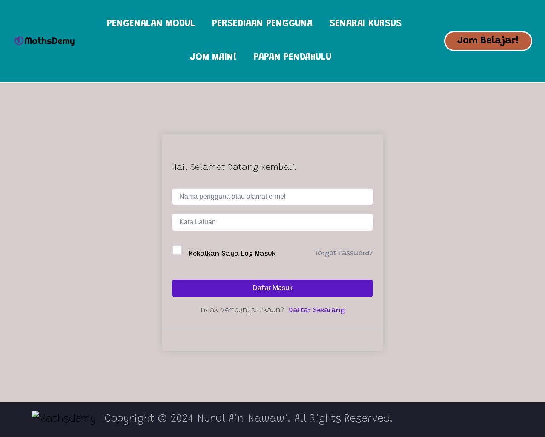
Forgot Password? (344, 253)
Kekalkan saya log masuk (232, 254)
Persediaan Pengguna (262, 24)
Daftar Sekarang (317, 310)
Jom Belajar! (488, 41)
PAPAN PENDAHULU (292, 58)
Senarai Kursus (366, 24)
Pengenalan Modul (151, 24)
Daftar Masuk (272, 287)
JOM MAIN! (213, 58)
